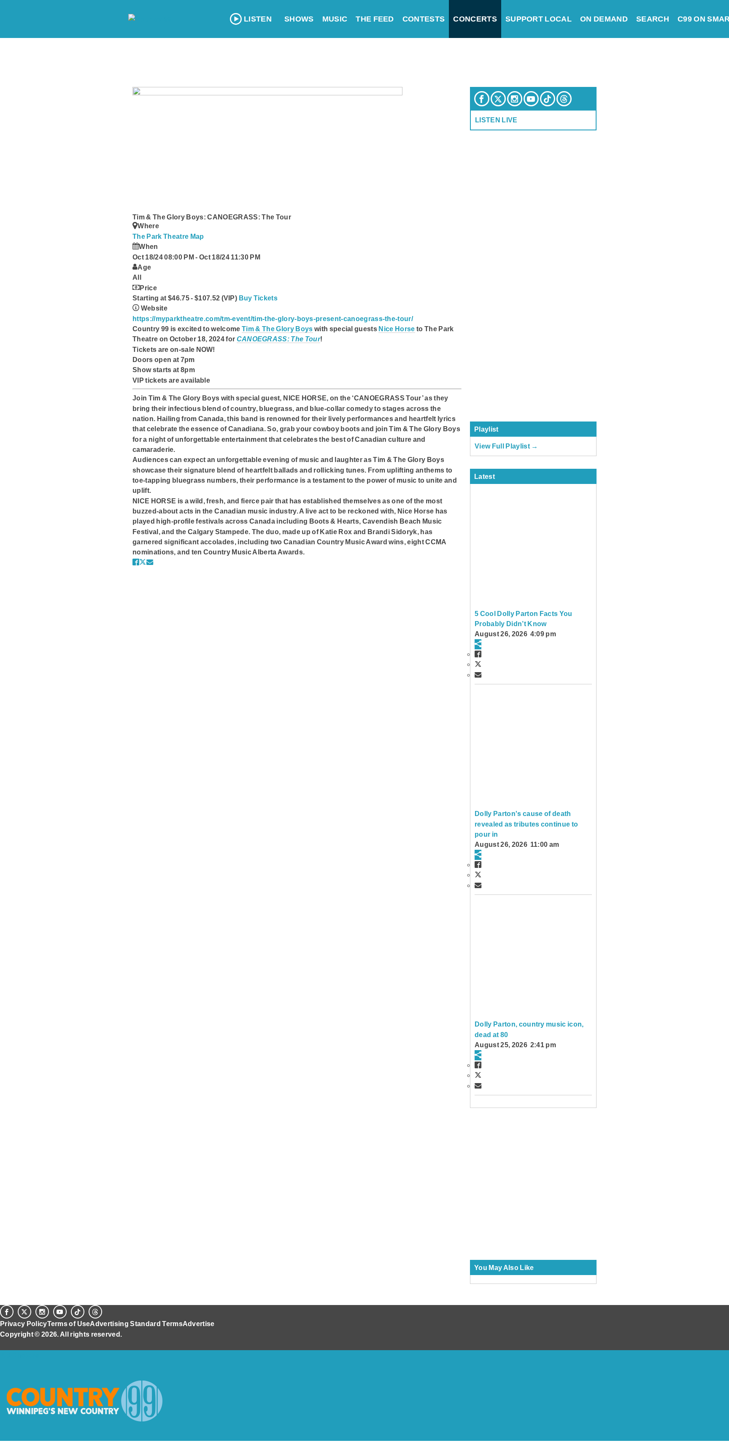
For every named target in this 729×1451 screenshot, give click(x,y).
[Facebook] (481, 98)
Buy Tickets (258, 298)
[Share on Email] (149, 562)
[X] (498, 98)
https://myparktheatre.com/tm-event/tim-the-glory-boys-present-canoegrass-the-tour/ (272, 318)
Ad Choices (20, 1355)
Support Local (538, 19)
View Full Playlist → (506, 446)
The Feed (375, 19)
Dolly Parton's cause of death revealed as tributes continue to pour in (526, 824)
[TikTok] (547, 98)
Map (197, 236)
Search (652, 19)
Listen (258, 19)
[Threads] (564, 98)
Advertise (199, 1323)
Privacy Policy (23, 1323)
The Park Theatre (161, 236)
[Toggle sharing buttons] (478, 644)
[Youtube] (531, 98)
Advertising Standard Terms (136, 1323)
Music (335, 19)
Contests (423, 19)
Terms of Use (68, 1323)
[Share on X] (142, 562)
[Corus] (4, 1343)
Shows (299, 19)
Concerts (475, 19)
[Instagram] (514, 98)
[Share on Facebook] (135, 562)
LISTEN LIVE (496, 120)
